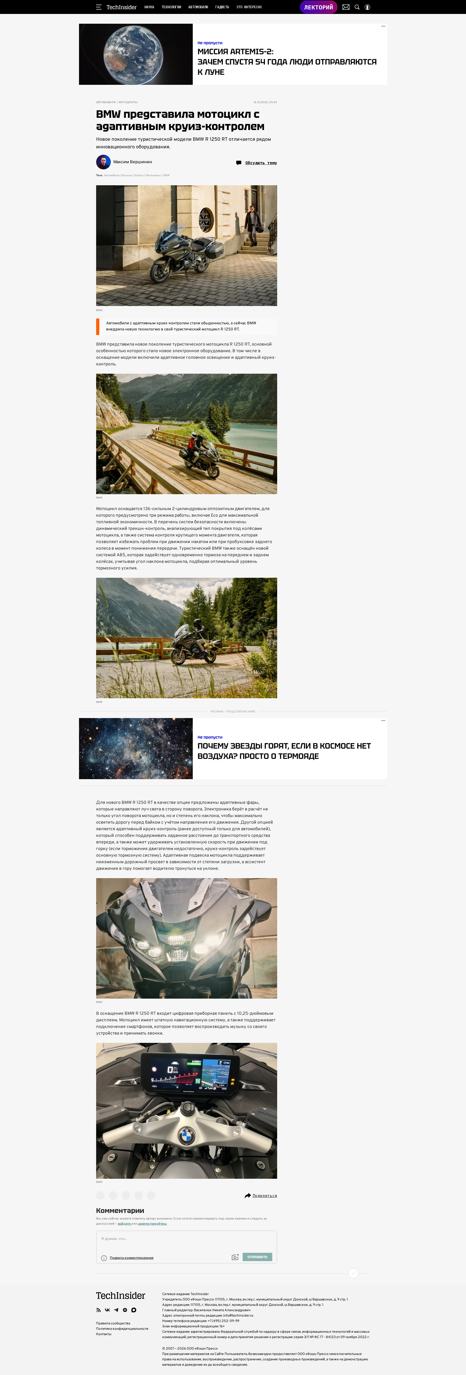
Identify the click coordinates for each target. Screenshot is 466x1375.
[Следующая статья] (233, 1273)
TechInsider (121, 7)
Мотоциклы (128, 102)
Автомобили (106, 102)
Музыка (127, 175)
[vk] (107, 1310)
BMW (166, 175)
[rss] (98, 1310)
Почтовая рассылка (346, 7)
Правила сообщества (113, 1323)
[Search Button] (357, 7)
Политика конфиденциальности (122, 1329)
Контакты (104, 1334)
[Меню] (99, 7)
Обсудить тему (261, 162)
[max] (133, 1310)
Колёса (139, 175)
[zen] (125, 1310)
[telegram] (116, 1310)
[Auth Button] (367, 7)
